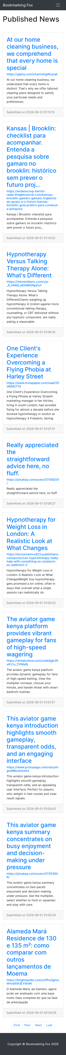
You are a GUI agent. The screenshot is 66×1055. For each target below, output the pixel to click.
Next (38, 1025)
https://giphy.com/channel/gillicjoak (32, 74)
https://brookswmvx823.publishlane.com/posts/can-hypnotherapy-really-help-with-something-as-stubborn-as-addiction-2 (33, 559)
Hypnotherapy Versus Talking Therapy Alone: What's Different (29, 265)
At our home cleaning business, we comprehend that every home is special (32, 53)
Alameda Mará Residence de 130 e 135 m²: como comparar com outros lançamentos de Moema (31, 952)
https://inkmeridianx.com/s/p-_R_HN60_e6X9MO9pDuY (28, 283)
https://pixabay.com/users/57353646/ (32, 875)
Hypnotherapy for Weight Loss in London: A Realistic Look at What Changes (31, 533)
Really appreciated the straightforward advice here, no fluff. (32, 459)
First (17, 1025)
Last (49, 1025)
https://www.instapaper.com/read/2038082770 (33, 384)
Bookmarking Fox (18, 5)
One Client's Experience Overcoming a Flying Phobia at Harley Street (29, 362)
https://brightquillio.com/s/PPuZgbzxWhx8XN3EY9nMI (33, 981)
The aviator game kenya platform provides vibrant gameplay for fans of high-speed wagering (31, 636)
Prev (27, 1025)
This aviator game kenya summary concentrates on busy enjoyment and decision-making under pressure (31, 846)
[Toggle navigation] (58, 5)
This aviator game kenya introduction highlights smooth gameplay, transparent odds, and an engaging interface (32, 739)
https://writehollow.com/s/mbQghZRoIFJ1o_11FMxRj (32, 662)
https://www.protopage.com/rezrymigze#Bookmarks (32, 768)
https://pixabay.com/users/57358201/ (33, 481)
